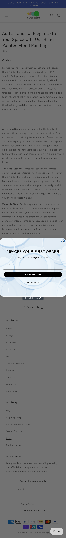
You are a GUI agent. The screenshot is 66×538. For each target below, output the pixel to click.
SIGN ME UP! (33, 275)
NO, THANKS (33, 283)
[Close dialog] (63, 241)
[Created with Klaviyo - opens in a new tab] (33, 298)
